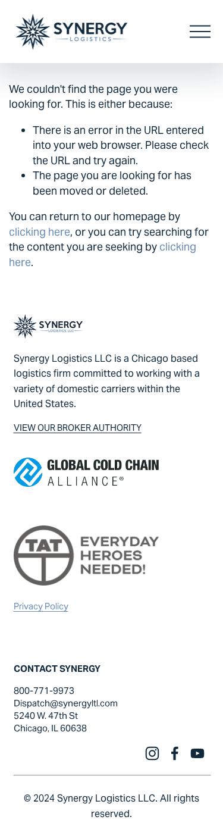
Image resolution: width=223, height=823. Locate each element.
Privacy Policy (41, 606)
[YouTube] (197, 753)
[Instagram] (152, 753)
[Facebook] (175, 753)
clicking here (39, 232)
